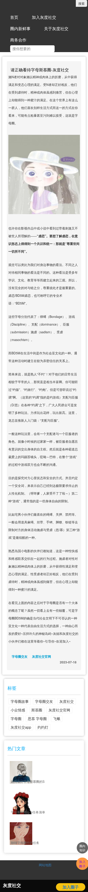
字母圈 (16, 718)
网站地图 (45, 865)
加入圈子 (71, 887)
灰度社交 (66, 701)
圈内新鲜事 (20, 28)
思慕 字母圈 (37, 718)
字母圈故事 (20, 701)
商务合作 (18, 40)
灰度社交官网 (41, 656)
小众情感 (18, 710)
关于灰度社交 (56, 28)
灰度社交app (21, 727)
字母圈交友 (20, 656)
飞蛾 (56, 718)
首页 (14, 17)
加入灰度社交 (44, 17)
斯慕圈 (36, 710)
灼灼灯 (42, 727)
